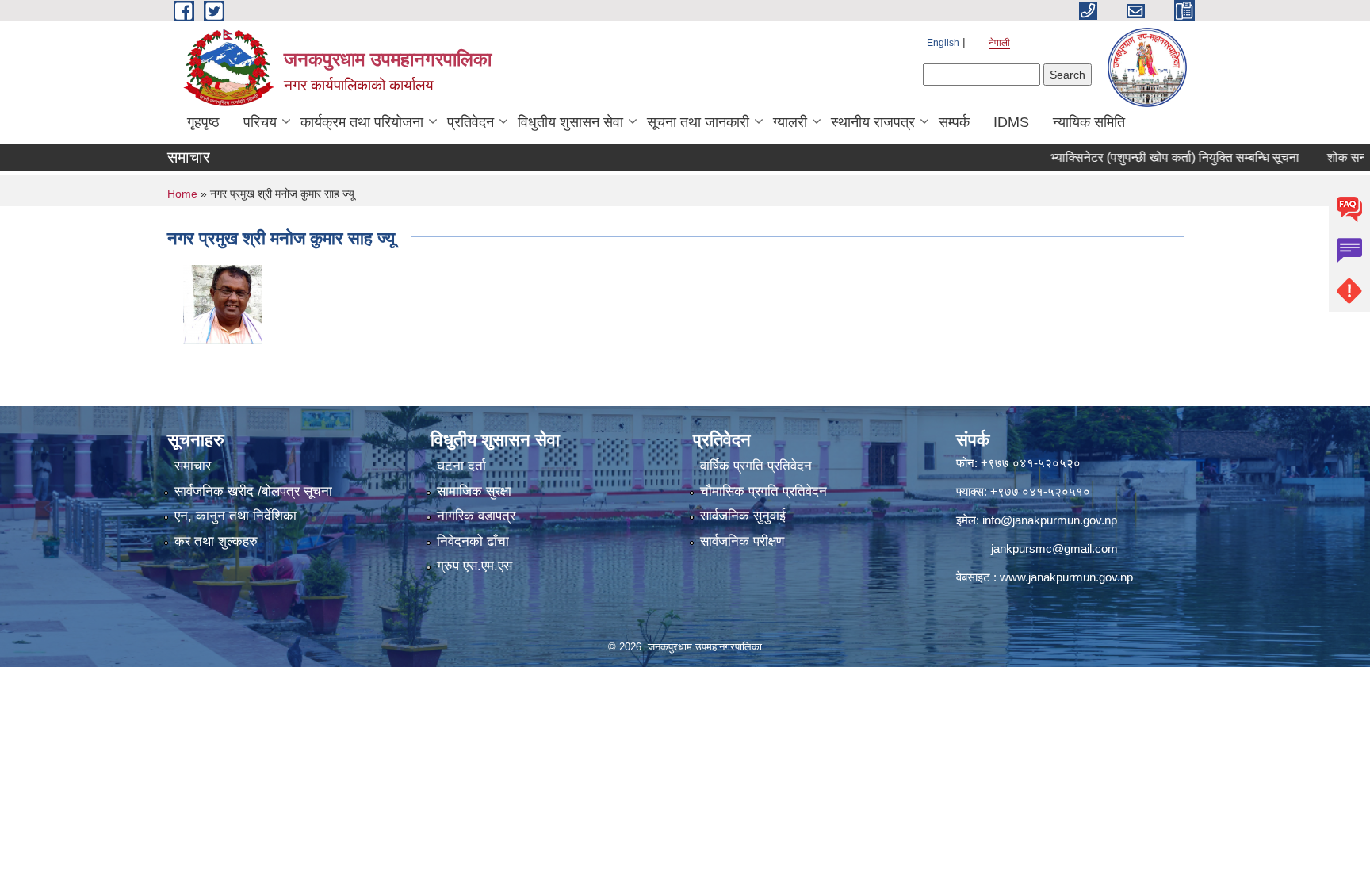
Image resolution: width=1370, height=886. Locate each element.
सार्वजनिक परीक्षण (742, 541)
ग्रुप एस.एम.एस (474, 565)
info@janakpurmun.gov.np (1049, 520)
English (943, 42)
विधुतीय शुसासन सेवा (570, 122)
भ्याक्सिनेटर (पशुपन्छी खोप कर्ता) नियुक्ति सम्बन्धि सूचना (1151, 157)
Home (182, 193)
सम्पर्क (954, 122)
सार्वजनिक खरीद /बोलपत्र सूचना (253, 491)
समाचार (192, 466)
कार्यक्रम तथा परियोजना (361, 122)
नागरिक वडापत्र (476, 516)
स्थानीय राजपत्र (873, 122)
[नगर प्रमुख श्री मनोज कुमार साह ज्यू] (222, 303)
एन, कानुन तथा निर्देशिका (235, 516)
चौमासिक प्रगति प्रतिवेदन (763, 491)
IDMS (1011, 122)
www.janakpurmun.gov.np (1066, 577)
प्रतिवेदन (470, 122)
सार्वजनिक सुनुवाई (743, 516)
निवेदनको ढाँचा (473, 541)
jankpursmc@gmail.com (1054, 548)
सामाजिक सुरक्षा (474, 491)
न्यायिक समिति (1089, 122)
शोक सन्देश (1328, 157)
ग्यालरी (790, 122)
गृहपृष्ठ (203, 122)
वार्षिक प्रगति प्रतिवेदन (756, 466)
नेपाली (999, 42)
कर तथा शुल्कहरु (216, 541)
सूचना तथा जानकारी (698, 122)
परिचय (260, 122)
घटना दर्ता (461, 466)
